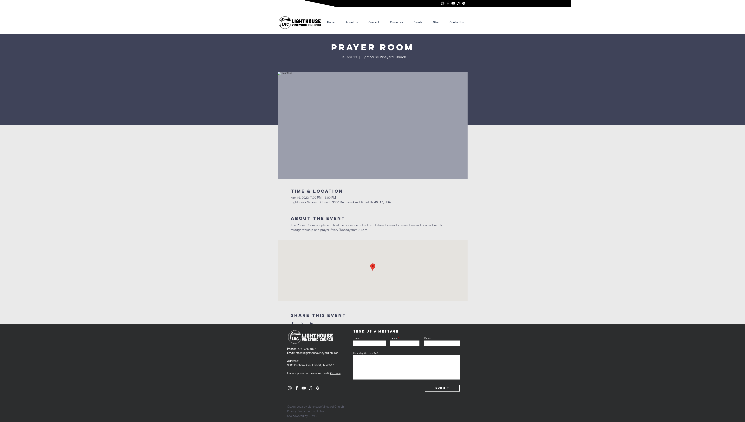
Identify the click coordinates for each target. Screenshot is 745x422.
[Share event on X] (302, 323)
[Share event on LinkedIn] (312, 323)
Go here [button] (335, 373)
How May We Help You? (365, 353)
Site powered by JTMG (302, 416)
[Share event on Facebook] (293, 323)
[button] (396, 22)
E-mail (394, 338)
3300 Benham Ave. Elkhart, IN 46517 (310, 365)
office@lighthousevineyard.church (317, 353)
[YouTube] (453, 3)
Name (357, 338)
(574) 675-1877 (301, 349)
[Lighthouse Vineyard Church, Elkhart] (443, 3)
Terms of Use (315, 411)
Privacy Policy (296, 411)
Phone (427, 338)
